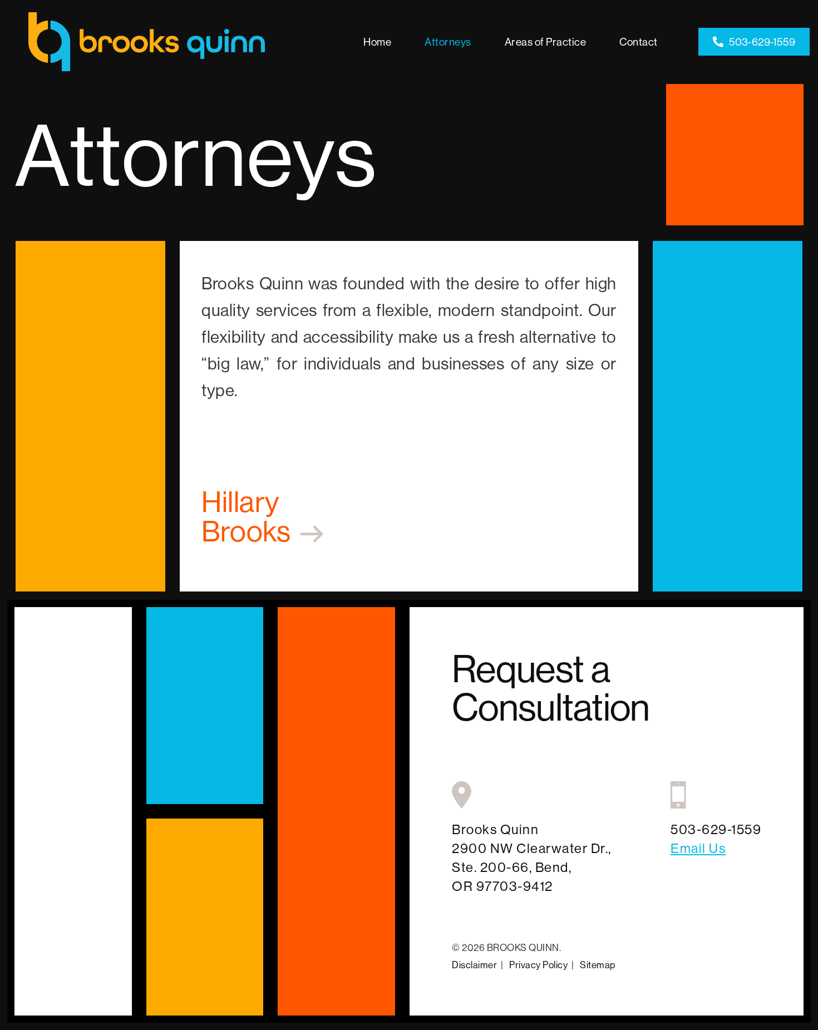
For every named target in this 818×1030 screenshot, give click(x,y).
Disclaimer (474, 964)
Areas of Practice (546, 41)
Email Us (698, 848)
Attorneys (448, 41)
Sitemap (597, 964)
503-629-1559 (762, 41)
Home (377, 41)
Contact (638, 41)
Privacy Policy (538, 964)
